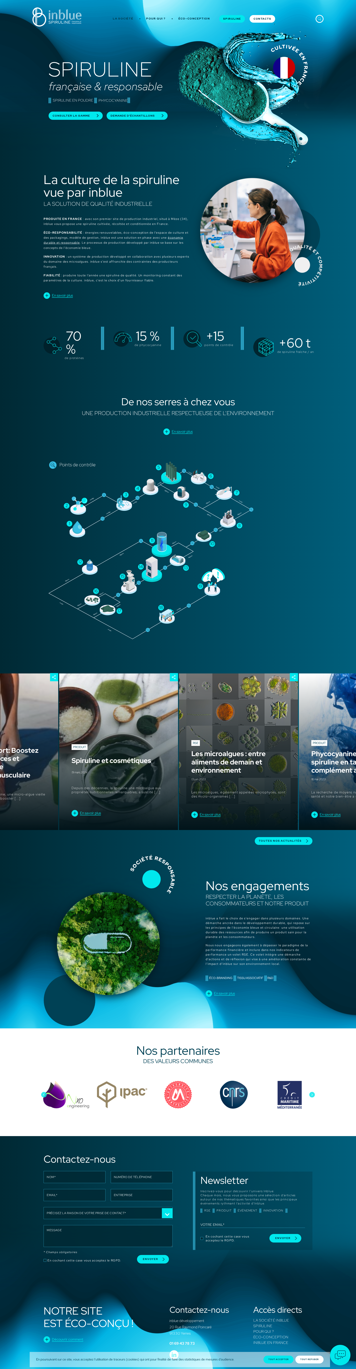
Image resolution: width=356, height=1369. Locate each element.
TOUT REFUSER (309, 1359)
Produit (79, 747)
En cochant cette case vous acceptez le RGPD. (84, 1260)
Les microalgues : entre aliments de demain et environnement (228, 762)
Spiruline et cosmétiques (111, 760)
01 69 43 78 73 (182, 1343)
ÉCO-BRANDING (221, 978)
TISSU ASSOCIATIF (250, 978)
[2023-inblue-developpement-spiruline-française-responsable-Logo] (56, 9)
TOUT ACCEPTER (278, 1359)
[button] (44, 1094)
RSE (195, 743)
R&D (270, 978)
